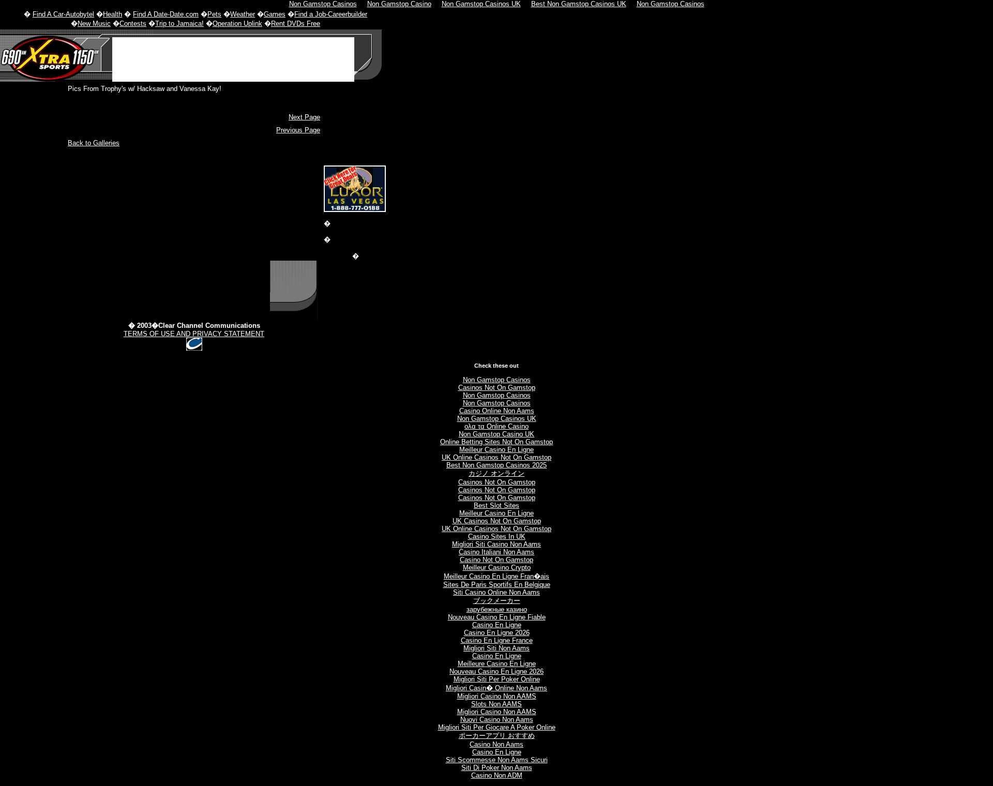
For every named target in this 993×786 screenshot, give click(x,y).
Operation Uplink (237, 23)
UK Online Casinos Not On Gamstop (496, 457)
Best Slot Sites (496, 505)
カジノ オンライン (496, 473)
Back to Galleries (93, 143)
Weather (242, 14)
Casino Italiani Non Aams (496, 552)
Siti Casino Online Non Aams (496, 592)
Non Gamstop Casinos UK (496, 418)
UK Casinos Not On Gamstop (497, 521)
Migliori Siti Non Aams (496, 648)
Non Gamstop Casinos (497, 380)
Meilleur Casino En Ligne (496, 450)
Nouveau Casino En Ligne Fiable (497, 617)
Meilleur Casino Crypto (497, 567)
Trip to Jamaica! (179, 23)
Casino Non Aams (496, 744)
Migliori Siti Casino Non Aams (496, 544)
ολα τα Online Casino (496, 426)
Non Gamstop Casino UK (496, 434)
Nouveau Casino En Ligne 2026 (496, 671)
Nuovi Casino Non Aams (496, 719)
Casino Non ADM (496, 775)
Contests (132, 23)
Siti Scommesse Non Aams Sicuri (497, 760)
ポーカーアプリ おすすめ (497, 735)
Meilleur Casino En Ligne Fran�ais (496, 576)
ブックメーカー (496, 600)
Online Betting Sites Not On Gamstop (496, 442)
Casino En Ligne (496, 625)
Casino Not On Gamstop (496, 560)
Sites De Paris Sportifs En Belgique (496, 584)
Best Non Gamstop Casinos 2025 (496, 465)
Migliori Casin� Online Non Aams (496, 688)
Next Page (304, 117)
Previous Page (298, 130)
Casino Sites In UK (496, 536)
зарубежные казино (497, 609)
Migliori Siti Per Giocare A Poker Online (496, 727)
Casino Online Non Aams (496, 411)
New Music (94, 23)
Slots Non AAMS (496, 704)
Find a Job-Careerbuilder (330, 14)
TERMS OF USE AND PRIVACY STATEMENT (194, 334)
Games (274, 14)
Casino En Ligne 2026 (497, 633)
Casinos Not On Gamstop (496, 387)
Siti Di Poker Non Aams (496, 768)
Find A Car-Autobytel (63, 14)
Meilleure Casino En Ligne (497, 664)
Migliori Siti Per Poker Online (497, 679)
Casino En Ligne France (497, 640)
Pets (214, 14)
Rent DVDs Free (295, 23)
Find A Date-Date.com (166, 14)
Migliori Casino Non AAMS (496, 696)
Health (112, 14)
